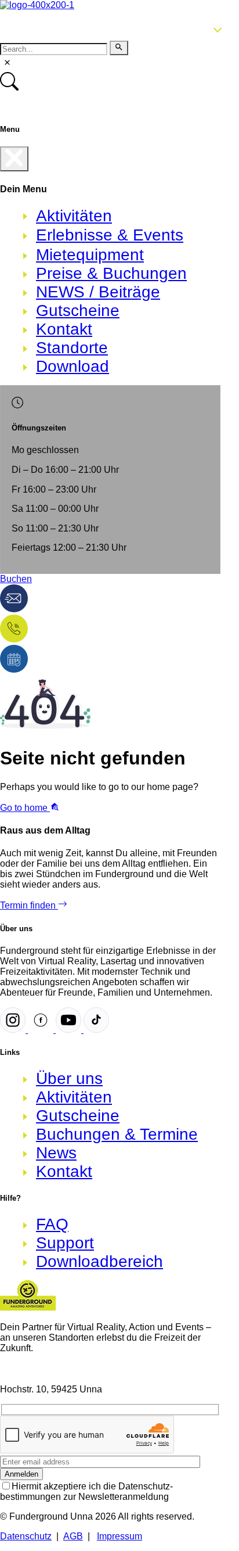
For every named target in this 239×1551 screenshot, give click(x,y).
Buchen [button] (16, 579)
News (56, 1153)
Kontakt (64, 329)
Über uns (69, 1078)
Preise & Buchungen (111, 273)
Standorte (72, 348)
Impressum (119, 1536)
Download (72, 366)
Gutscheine (77, 310)
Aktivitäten (74, 216)
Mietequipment (90, 255)
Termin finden (29, 905)
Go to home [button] (25, 808)
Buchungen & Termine (117, 1134)
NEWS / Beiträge (98, 292)
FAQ (52, 1224)
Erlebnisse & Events (109, 235)
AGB (73, 1536)
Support (65, 1243)
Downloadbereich (99, 1261)
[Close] (14, 158)
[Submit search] (119, 48)
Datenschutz (26, 1536)
